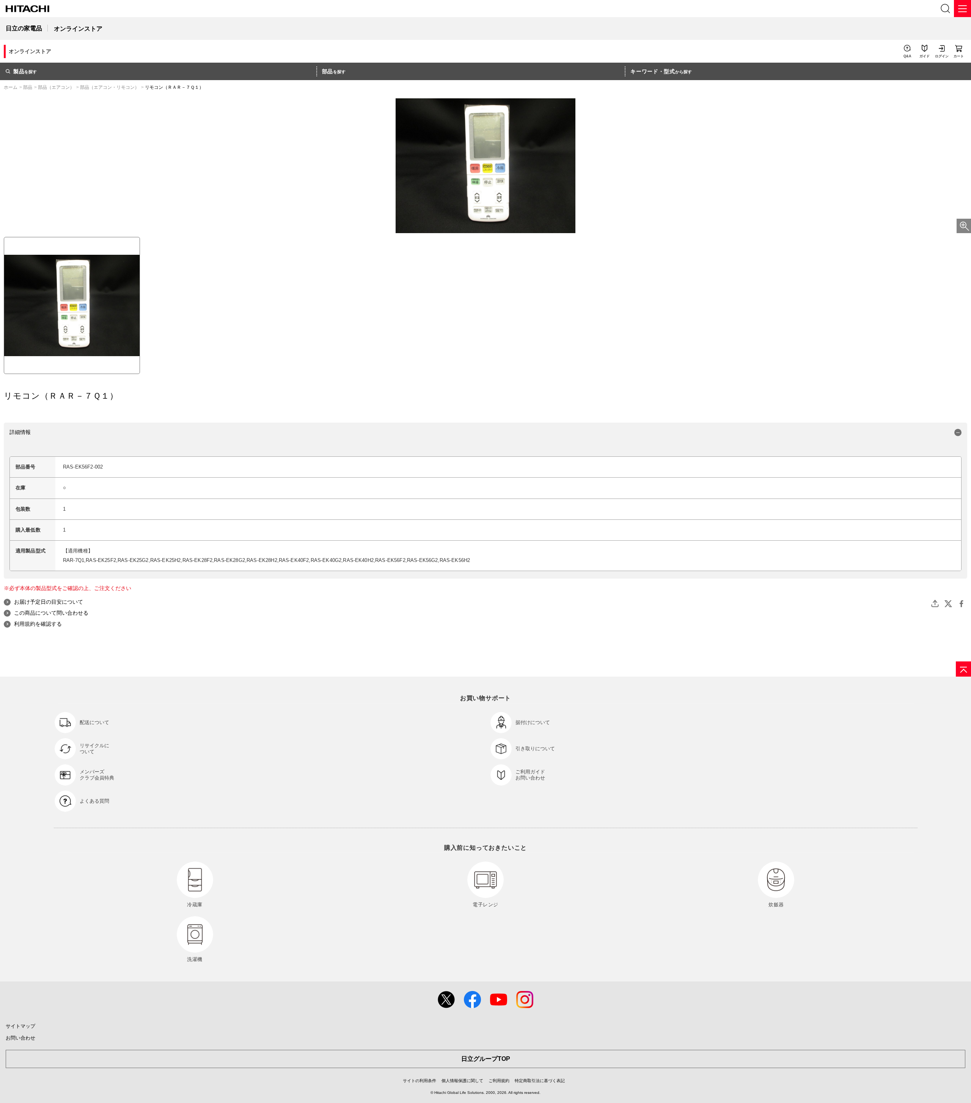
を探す (25, 71)
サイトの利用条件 (419, 1080)
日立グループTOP (485, 1059)
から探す (661, 71)
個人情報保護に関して (462, 1080)
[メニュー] (962, 8)
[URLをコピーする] (935, 603)
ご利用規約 (499, 1080)
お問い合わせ (20, 1038)
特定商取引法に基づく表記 (540, 1080)
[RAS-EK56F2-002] (72, 305)
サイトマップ (20, 1026)
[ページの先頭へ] (963, 669)
